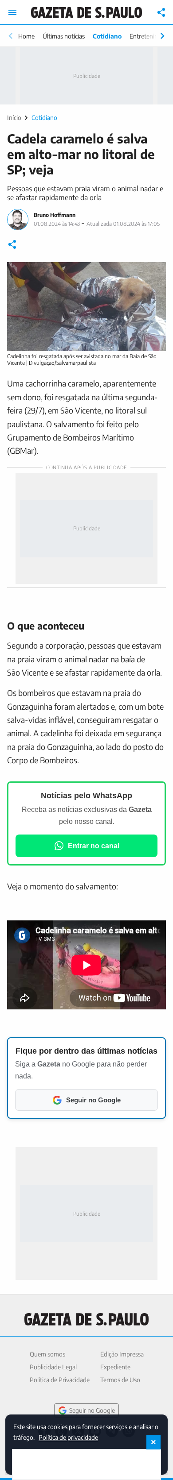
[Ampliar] (154, 273)
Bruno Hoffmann (54, 215)
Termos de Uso (120, 1379)
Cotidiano (107, 36)
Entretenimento (151, 36)
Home (26, 36)
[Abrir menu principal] (12, 12)
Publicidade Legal (53, 1367)
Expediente (115, 1367)
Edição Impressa (122, 1354)
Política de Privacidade (60, 1379)
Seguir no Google (92, 1410)
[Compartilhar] (161, 12)
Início (14, 117)
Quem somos (47, 1354)
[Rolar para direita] (162, 36)
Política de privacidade (68, 1437)
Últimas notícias (64, 36)
